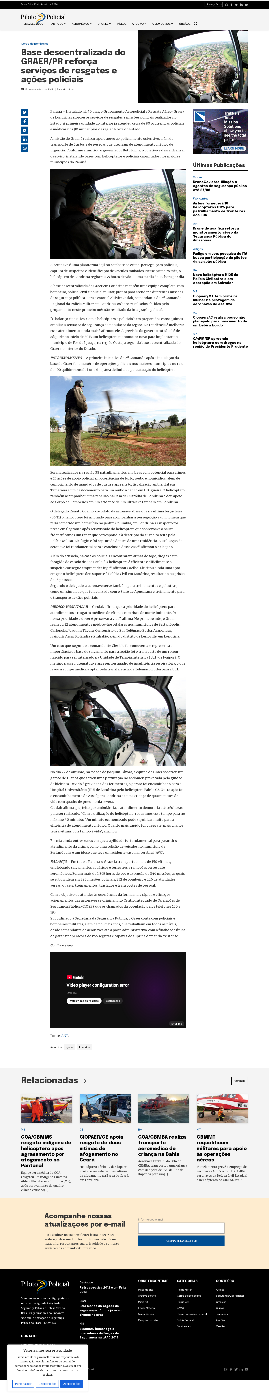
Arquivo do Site (147, 1295)
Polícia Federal (185, 1320)
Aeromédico (80, 23)
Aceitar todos (71, 1383)
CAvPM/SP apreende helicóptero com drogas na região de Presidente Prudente (220, 342)
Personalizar (23, 1383)
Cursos (220, 1308)
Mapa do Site (145, 1289)
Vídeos (121, 23)
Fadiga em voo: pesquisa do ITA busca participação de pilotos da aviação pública (220, 257)
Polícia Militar (184, 1289)
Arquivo (138, 23)
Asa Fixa (220, 1320)
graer (69, 1047)
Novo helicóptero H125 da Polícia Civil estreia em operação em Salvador (215, 279)
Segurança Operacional (230, 1295)
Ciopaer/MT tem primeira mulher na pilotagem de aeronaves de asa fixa (215, 300)
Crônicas (221, 1302)
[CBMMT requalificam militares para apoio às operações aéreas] (222, 1108)
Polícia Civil (183, 1302)
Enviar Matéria (146, 1308)
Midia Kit (143, 1302)
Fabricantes (200, 198)
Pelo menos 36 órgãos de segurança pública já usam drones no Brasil (101, 1311)
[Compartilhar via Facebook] (24, 121)
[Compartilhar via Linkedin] (24, 139)
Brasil (83, 1301)
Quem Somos (161, 23)
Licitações (222, 1314)
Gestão (220, 1326)
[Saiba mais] (220, 131)
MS (23, 1129)
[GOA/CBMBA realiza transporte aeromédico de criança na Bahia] (163, 1108)
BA (195, 270)
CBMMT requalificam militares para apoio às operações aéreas (222, 1149)
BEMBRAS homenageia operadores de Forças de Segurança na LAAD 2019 (99, 1333)
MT (195, 291)
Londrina (84, 1047)
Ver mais (239, 1081)
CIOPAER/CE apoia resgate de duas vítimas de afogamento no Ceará (101, 1149)
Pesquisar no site (148, 1320)
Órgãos (184, 23)
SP (195, 334)
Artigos (57, 23)
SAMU (180, 1308)
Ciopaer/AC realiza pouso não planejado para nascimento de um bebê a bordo (220, 321)
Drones (103, 23)
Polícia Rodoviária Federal (192, 1314)
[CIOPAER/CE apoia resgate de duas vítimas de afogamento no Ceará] (105, 1108)
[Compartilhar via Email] (24, 148)
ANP (64, 1036)
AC (195, 313)
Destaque (86, 1282)
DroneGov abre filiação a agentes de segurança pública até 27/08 (220, 186)
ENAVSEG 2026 (33, 23)
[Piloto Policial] (43, 15)
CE (81, 1129)
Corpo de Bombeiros (34, 44)
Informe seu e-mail (150, 1219)
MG (82, 1323)
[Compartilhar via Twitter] (24, 112)
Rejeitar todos (47, 1383)
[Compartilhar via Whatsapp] (24, 130)
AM (195, 224)
